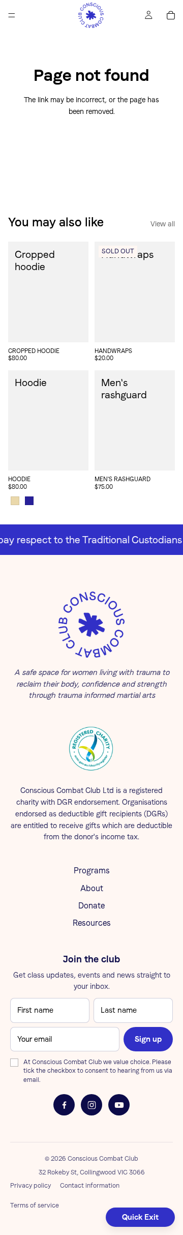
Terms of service (34, 1205)
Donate (91, 905)
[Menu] (11, 15)
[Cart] (171, 15)
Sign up (148, 1039)
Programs (92, 870)
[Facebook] (64, 1104)
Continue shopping (92, 149)
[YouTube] (119, 1104)
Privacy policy (30, 1185)
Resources (92, 923)
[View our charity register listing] (91, 748)
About (91, 888)
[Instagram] (91, 1104)
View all (162, 224)
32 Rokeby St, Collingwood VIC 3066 (92, 1172)
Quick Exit (140, 1217)
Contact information (89, 1185)
